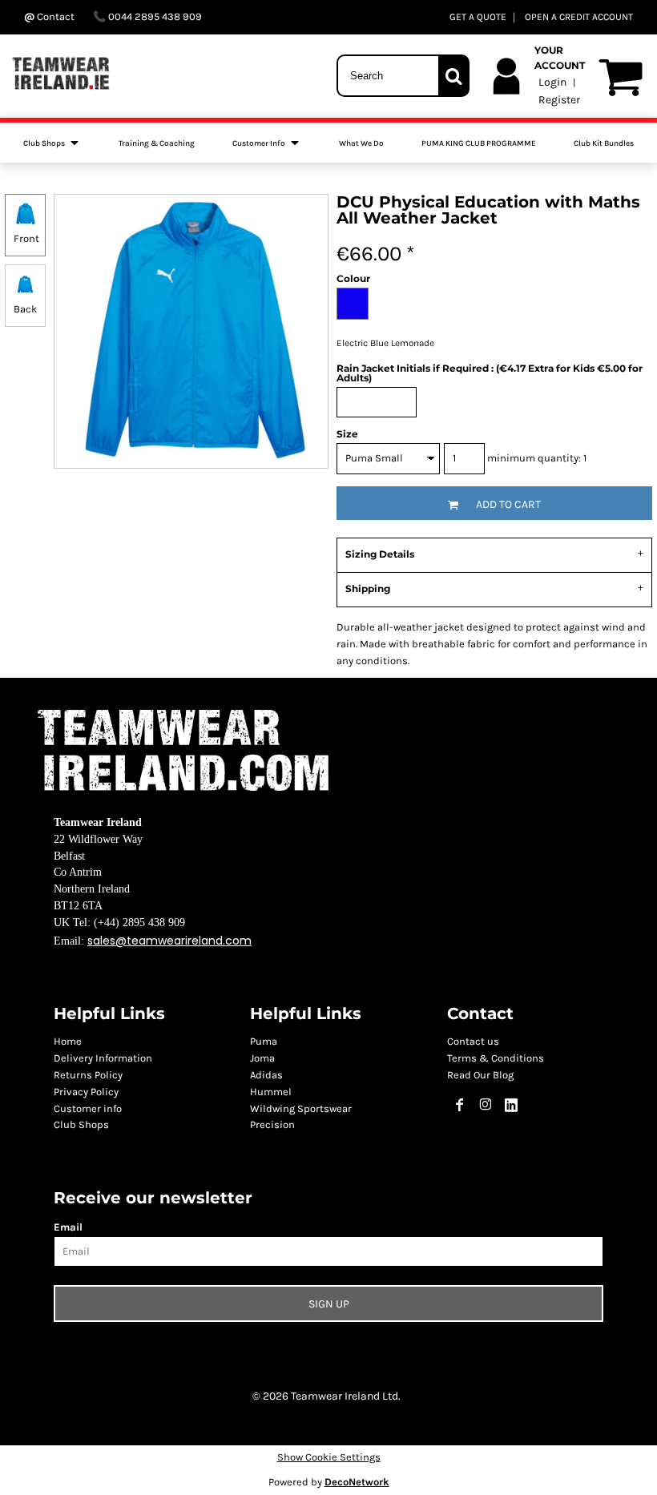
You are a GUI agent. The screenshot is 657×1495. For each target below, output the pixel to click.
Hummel (271, 1092)
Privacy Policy (86, 1092)
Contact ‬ (55, 16)
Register (559, 100)
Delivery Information (103, 1058)
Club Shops (81, 1124)
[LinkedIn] (511, 1105)
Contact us (473, 1041)
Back (25, 309)
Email (68, 1227)
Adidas (266, 1075)
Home (68, 1041)
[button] (52, 143)
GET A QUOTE (477, 16)
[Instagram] (485, 1105)
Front (26, 238)
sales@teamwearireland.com (169, 941)
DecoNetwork (356, 1482)
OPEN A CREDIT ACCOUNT (579, 16)
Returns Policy (88, 1075)
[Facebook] (460, 1105)
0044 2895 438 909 (154, 16)
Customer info (88, 1108)
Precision (272, 1124)
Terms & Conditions (495, 1058)
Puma (263, 1041)
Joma (262, 1058)
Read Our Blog (480, 1075)
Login (552, 82)
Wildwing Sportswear (301, 1108)
